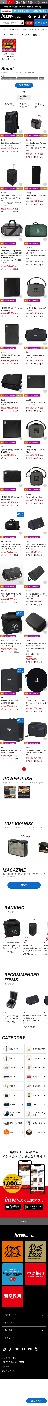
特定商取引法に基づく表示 (13, 1362)
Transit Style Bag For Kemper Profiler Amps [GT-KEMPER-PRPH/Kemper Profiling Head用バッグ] (11, 254)
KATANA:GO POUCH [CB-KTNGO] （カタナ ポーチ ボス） (36, 752)
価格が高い (8, 105)
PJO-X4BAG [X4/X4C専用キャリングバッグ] (11, 644)
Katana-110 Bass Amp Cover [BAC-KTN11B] (11, 751)
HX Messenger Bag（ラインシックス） (11, 403)
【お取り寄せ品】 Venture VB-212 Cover (11, 356)
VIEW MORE (24, 85)
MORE (24, 885)
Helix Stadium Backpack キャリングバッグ (11, 144)
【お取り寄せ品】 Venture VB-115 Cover (11, 451)
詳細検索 (29, 23)
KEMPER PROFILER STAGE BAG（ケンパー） (36, 252)
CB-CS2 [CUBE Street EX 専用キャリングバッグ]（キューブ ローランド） (36, 546)
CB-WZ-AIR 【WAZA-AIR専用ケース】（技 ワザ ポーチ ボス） (36, 703)
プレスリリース (8, 1371)
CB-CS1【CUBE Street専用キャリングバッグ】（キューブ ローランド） (36, 596)
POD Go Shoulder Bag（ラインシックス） (35, 356)
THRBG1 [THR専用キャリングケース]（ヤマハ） (11, 595)
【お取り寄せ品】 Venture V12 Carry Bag (36, 309)
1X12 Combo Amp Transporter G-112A (36, 144)
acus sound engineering (27, 79)
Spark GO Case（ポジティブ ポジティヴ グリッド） (36, 644)
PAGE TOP (26, 1221)
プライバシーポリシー (11, 1358)
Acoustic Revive (9, 79)
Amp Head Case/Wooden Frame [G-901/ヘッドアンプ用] (11, 198)
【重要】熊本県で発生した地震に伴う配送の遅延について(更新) (24, 7)
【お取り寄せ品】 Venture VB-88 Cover (36, 197)
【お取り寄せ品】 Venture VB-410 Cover (11, 309)
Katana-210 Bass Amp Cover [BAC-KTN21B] (11, 702)
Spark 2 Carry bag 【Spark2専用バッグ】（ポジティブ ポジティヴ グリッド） (11, 546)
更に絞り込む (23, 97)
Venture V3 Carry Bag (34, 497)
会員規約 (5, 1366)
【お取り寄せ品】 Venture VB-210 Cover (36, 403)
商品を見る (36, 1400)
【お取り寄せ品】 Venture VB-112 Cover (11, 498)
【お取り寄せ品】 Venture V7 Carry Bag (36, 451)
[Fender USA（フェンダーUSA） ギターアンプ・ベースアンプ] (18, 847)
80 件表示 (38, 105)
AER (41, 79)
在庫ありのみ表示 (23, 105)
